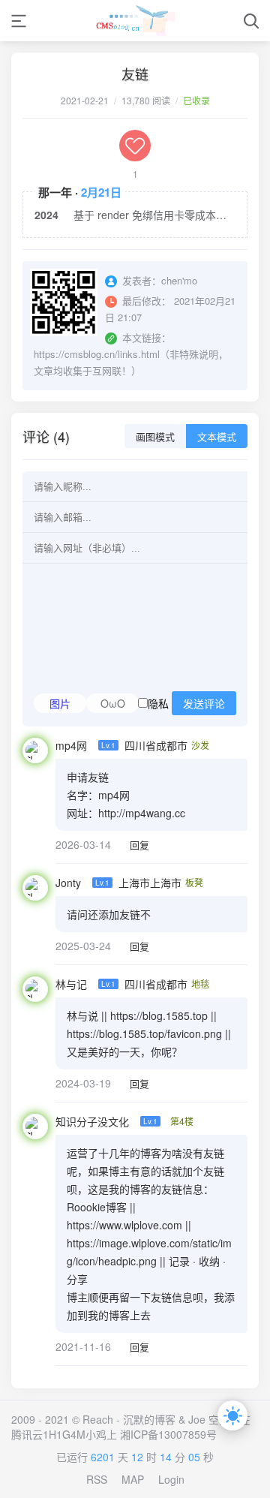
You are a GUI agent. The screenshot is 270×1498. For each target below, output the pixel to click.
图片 (60, 703)
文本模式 (216, 437)
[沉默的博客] (135, 20)
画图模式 (155, 437)
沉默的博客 (149, 1419)
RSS (96, 1479)
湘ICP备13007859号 (168, 1434)
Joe (197, 1419)
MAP (133, 1479)
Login (171, 1479)
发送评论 (204, 704)
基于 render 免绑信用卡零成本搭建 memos (155, 214)
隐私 (186, 703)
